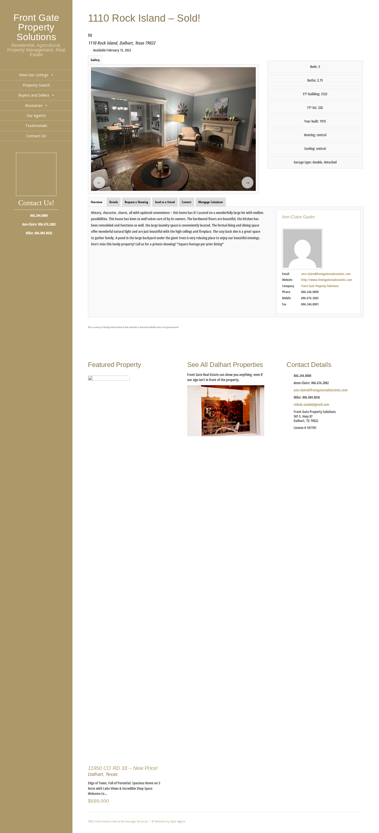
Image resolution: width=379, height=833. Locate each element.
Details (113, 202)
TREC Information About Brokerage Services (118, 821)
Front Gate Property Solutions (36, 27)
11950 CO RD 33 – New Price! (123, 768)
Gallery (95, 60)
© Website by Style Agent (168, 821)
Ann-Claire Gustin (298, 217)
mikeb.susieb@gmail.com (311, 404)
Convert (186, 202)
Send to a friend (165, 202)
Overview (96, 202)
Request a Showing (136, 202)
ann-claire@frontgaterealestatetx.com (326, 273)
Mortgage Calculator (210, 202)
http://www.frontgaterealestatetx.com (326, 279)
